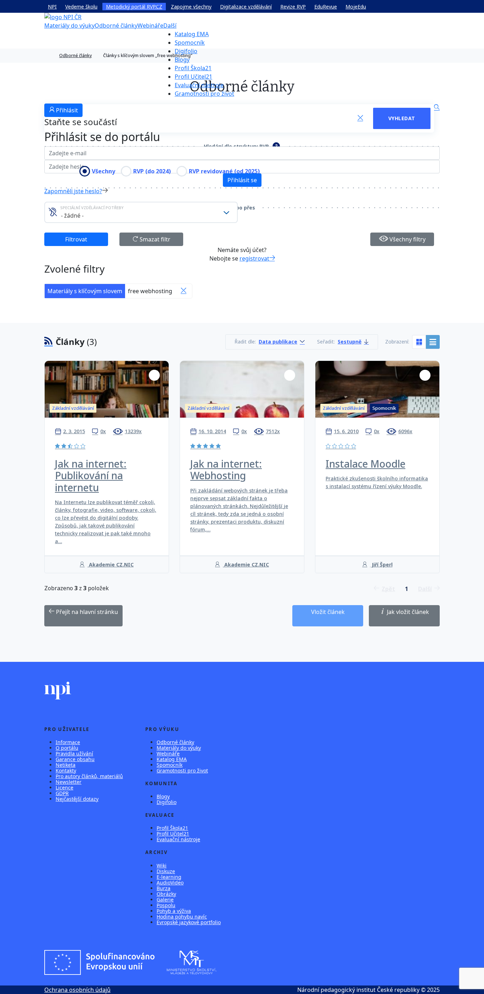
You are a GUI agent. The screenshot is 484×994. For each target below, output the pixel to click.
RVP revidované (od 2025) (224, 171)
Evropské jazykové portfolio (189, 922)
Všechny (103, 171)
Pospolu (166, 905)
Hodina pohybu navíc (182, 916)
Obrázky (166, 893)
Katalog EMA (192, 34)
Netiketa (65, 764)
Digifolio (186, 51)
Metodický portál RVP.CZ (134, 6)
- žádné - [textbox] (72, 215)
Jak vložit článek (407, 612)
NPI (52, 6)
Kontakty (66, 770)
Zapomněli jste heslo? (73, 191)
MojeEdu (355, 6)
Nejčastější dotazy (77, 798)
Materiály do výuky (69, 25)
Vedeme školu (81, 6)
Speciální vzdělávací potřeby (92, 207)
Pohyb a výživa (174, 911)
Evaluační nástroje (199, 85)
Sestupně (349, 342)
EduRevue (325, 6)
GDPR (62, 793)
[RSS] (48, 341)
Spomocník (190, 42)
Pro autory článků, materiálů (89, 776)
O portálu (67, 747)
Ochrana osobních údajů (77, 990)
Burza (163, 888)
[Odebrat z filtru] (183, 291)
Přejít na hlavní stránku (86, 612)
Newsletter (68, 781)
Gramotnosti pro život (204, 93)
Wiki (162, 865)
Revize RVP (293, 6)
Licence (64, 787)
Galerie (165, 899)
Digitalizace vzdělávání (246, 6)
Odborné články (116, 25)
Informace (68, 742)
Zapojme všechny (191, 6)
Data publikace (278, 342)
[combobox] (141, 212)
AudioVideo (170, 882)
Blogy (182, 59)
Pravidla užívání (74, 753)
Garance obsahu (75, 759)
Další (169, 25)
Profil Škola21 (193, 68)
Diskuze (166, 871)
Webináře (150, 25)
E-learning (169, 876)
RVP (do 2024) (152, 171)
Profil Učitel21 (193, 76)
